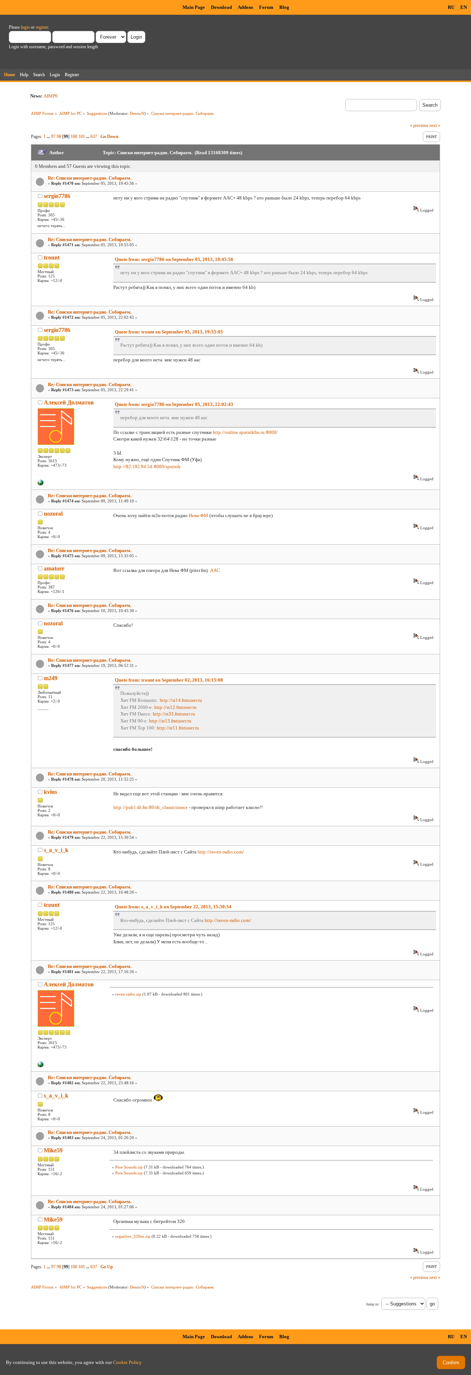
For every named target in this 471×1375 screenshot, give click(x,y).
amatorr (54, 568)
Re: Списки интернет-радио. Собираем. (89, 178)
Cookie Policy (127, 1362)
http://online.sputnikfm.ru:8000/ (245, 432)
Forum (266, 7)
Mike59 (53, 1150)
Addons (245, 7)
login (25, 27)
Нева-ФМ (198, 515)
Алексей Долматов (69, 402)
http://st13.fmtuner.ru (170, 721)
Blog (284, 7)
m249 (50, 678)
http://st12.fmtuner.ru (175, 707)
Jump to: (372, 1304)
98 (59, 136)
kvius (50, 792)
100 (74, 136)
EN (463, 7)
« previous (419, 125)
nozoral (53, 513)
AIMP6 (50, 96)
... (49, 136)
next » (434, 125)
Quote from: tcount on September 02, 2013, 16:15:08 (169, 680)
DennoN (137, 113)
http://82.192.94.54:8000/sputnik (147, 466)
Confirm (451, 1362)
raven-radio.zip (128, 994)
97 (53, 136)
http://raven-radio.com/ (221, 852)
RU (451, 7)
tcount (52, 257)
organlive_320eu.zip (132, 1236)
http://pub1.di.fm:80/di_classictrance (150, 807)
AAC (215, 570)
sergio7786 (57, 196)
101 (81, 136)
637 (94, 136)
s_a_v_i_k (56, 850)
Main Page (194, 7)
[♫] (40, 484)
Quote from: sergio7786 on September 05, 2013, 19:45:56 (174, 259)
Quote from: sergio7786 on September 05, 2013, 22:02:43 (174, 404)
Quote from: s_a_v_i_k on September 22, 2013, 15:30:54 (173, 906)
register (42, 27)
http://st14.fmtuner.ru (181, 700)
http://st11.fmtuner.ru (178, 728)
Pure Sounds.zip (129, 1167)
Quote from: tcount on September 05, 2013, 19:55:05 (169, 332)
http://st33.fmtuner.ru (174, 714)
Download (221, 7)
